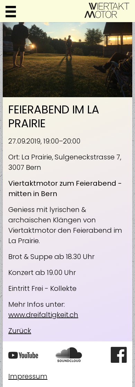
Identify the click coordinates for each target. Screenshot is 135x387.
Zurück (19, 330)
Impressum (27, 376)
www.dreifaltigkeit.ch (43, 315)
